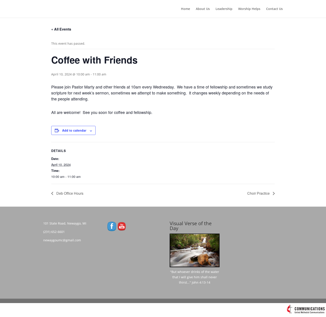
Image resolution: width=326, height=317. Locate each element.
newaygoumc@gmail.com (63, 240)
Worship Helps (249, 9)
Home (185, 9)
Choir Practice (259, 193)
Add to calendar (74, 130)
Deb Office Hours (69, 193)
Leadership (224, 9)
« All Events (61, 29)
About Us (203, 9)
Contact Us (274, 9)
